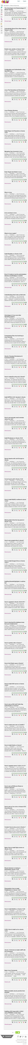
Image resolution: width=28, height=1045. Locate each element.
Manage (1, 19)
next (17, 1032)
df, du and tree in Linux (11, 213)
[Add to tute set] (12, 19)
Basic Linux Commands (11, 970)
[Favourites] (19, 19)
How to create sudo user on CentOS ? (15, 724)
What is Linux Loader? (10, 233)
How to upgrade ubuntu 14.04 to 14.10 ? (15, 765)
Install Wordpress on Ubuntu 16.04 (14, 438)
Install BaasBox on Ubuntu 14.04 (13, 253)
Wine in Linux (8, 192)
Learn (1, 24)
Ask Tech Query (1, 30)
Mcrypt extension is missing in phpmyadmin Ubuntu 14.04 (12, 868)
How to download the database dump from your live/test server (14, 623)
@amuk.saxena (8, 60)
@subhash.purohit (8, 41)
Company (1, 21)
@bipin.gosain (7, 306)
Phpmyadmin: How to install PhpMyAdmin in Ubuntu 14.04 (12, 889)
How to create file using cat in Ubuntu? (15, 376)
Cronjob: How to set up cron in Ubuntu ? (15, 827)
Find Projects (1, 17)
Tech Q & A (1, 28)
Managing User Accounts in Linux (13, 151)
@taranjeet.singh (8, 287)
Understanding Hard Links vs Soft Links (15, 294)
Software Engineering (14, 5)
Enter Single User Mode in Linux (13, 172)
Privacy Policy (19, 1039)
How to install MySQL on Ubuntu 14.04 (15, 909)
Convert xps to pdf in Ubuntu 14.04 (14, 479)
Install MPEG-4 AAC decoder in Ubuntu (15, 397)
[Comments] (21, 19)
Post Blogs (1, 33)
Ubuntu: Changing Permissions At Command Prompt (13, 356)
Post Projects (1, 10)
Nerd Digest (6, 5)
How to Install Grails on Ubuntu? (13, 745)
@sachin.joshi (7, 981)
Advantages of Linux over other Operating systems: (13, 315)
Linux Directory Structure (11, 110)
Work (1, 14)
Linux (6, 11)
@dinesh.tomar (8, 82)
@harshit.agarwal (8, 1024)
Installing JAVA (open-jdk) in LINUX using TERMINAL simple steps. (14, 1012)
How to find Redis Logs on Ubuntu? (14, 663)
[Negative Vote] (17, 19)
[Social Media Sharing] (23, 19)
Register (24, 1)
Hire (1, 7)
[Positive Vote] (15, 19)
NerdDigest (12, 11)
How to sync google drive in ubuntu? (14, 540)
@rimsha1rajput (8, 21)
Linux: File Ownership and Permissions (15, 90)
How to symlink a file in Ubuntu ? (13, 642)
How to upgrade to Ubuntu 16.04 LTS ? (15, 602)
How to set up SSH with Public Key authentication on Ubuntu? (14, 704)
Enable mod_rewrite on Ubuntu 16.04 (14, 49)
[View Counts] (25, 19)
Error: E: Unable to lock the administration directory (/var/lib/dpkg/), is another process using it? (15, 276)
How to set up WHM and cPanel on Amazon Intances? (14, 786)
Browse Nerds (1, 12)
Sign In (19, 1)
